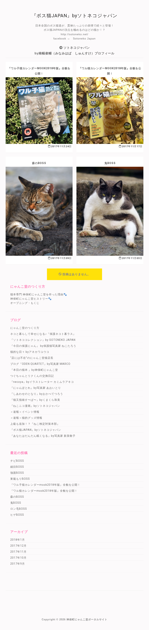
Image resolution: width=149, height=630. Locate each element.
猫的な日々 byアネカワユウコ (29, 351)
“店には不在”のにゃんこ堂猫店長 (31, 357)
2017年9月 (17, 563)
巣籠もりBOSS (20, 478)
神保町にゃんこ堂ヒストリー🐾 (31, 298)
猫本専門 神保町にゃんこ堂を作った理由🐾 (38, 294)
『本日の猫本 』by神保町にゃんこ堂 (34, 369)
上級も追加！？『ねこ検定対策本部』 (35, 423)
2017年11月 (18, 551)
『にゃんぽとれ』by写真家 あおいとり (35, 387)
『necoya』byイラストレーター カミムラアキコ (42, 381)
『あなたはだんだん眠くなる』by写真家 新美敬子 (42, 435)
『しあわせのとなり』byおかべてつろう (36, 393)
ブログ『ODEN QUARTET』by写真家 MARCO (40, 363)
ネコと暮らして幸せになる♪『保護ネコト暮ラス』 (43, 333)
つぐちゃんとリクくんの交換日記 (32, 375)
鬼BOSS (110, 163)
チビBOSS (17, 460)
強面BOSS (17, 472)
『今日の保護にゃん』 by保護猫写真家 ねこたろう (43, 345)
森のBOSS (39, 163)
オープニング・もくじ (24, 302)
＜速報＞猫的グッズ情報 (26, 417)
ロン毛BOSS (18, 508)
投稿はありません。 (76, 274)
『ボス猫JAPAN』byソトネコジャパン (35, 429)
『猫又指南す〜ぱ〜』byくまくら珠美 (35, 399)
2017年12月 (18, 545)
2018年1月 (17, 539)
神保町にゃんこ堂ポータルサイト (87, 619)
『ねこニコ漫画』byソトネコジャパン (35, 405)
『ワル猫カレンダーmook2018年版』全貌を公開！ (110, 71)
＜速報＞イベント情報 (24, 411)
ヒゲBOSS (17, 514)
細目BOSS (17, 466)
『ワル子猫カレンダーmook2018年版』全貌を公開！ (39, 71)
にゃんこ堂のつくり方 (24, 327)
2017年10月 (18, 557)
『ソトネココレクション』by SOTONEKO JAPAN (42, 339)
